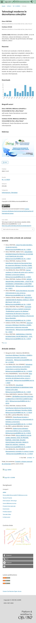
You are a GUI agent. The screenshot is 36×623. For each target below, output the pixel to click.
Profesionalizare (7, 511)
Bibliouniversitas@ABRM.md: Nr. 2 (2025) (18, 277)
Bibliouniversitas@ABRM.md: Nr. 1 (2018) (18, 339)
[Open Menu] (2, 2)
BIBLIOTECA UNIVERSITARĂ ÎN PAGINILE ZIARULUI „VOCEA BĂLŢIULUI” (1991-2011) (20, 300)
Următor (29, 457)
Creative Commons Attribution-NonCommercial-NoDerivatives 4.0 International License (17, 211)
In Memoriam (6, 517)
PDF (5, 162)
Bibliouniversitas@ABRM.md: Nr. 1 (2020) (18, 249)
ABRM (4, 492)
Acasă (3, 6)
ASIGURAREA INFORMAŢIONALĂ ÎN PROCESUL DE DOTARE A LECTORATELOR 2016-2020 (19, 254)
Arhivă (9, 6)
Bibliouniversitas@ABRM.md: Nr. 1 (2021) (18, 258)
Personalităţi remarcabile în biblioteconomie (15, 495)
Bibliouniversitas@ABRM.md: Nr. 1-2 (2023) (19, 268)
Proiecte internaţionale (9, 506)
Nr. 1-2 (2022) (16, 6)
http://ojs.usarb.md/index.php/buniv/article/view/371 (16, 225)
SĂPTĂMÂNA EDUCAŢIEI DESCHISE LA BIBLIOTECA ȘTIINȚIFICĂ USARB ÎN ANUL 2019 (19, 399)
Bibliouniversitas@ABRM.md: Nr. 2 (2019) (18, 447)
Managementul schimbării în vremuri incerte (20, 451)
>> (6, 343)
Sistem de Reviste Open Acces (12, 591)
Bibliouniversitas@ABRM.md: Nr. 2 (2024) (18, 320)
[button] (18, 555)
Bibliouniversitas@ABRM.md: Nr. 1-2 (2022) (19, 424)
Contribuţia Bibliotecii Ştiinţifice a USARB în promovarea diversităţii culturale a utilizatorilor (19, 357)
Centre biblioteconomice (9, 503)
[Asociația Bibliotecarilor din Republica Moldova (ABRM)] (7, 470)
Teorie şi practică (7, 498)
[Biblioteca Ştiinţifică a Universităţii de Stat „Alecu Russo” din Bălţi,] (9, 477)
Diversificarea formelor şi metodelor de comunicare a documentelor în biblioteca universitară (19, 419)
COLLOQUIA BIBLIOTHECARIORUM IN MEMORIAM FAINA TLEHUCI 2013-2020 (19, 387)
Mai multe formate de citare (10, 229)
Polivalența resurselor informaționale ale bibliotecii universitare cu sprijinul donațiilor (19, 367)
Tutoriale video (7, 514)
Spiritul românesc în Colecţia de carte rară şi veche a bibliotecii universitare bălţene (19, 272)
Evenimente (6, 509)
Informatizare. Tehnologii (10, 192)
